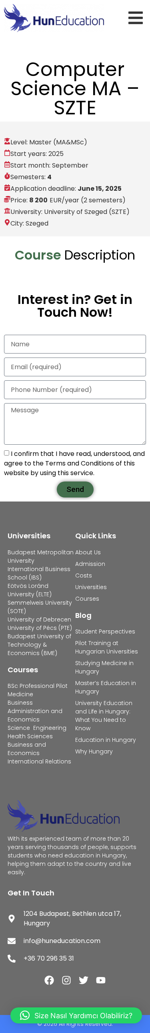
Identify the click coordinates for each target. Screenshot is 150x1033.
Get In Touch (31, 893)
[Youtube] (101, 980)
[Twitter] (83, 980)
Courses (23, 670)
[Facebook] (49, 980)
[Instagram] (66, 980)
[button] (137, 18)
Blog (83, 615)
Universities (29, 536)
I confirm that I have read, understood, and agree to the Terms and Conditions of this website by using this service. (74, 463)
